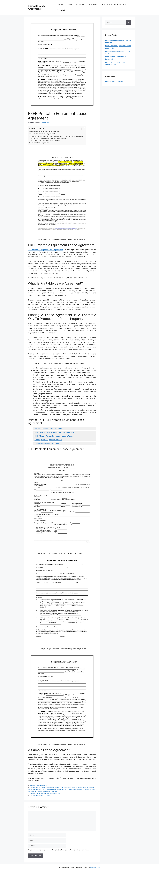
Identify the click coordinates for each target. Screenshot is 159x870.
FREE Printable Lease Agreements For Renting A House (55, 432)
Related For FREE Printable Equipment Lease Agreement (50, 138)
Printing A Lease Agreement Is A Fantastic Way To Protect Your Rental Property (57, 136)
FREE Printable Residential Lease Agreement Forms (54, 436)
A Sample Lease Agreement (40, 143)
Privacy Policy (61, 10)
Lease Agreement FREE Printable (40, 795)
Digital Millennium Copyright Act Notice (113, 4)
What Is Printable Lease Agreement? (42, 134)
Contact (69, 4)
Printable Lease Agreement (37, 7)
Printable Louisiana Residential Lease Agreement (45, 793)
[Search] (128, 22)
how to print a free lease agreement (78, 789)
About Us (60, 4)
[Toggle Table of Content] (82, 128)
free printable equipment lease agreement (43, 787)
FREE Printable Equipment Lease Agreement (45, 131)
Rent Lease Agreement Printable (47, 443)
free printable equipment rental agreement (69, 787)
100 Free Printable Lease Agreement (48, 428)
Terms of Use (79, 4)
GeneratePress (95, 867)
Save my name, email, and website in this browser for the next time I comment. (59, 850)
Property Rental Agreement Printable (48, 440)
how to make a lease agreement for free (54, 789)
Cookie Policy (92, 4)
